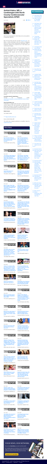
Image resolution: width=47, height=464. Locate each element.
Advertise (16, 462)
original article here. (8, 122)
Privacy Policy (9, 462)
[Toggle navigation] (4, 6)
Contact (20, 462)
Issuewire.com (24, 40)
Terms (3, 462)
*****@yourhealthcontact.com (10, 116)
